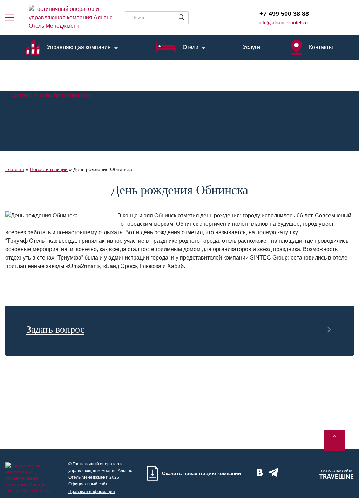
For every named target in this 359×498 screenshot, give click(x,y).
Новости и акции (49, 169)
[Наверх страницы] (334, 440)
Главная (14, 169)
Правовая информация (91, 491)
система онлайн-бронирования (51, 95)
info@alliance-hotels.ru (284, 22)
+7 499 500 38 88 (284, 13)
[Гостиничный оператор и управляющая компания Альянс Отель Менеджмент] (71, 17)
